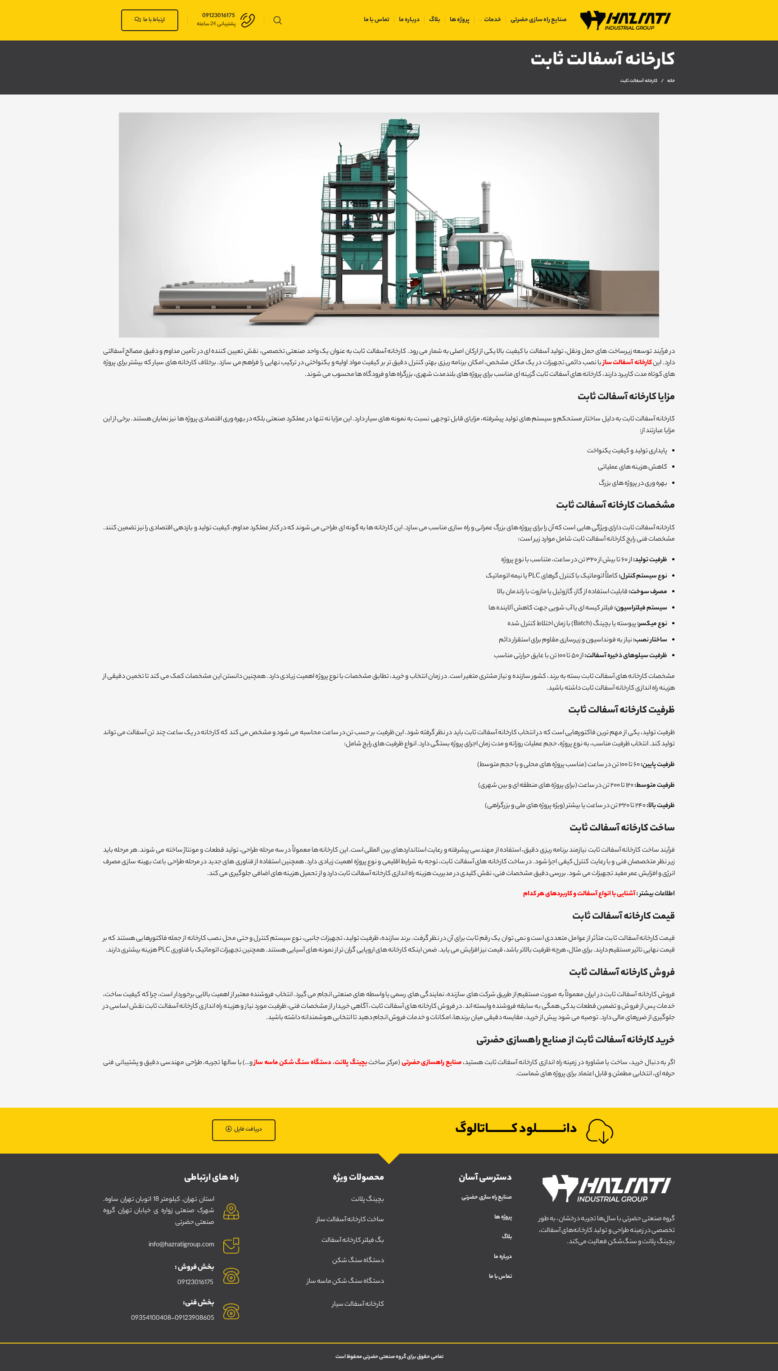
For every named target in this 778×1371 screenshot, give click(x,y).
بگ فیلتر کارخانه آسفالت (352, 1241)
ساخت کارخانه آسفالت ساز (350, 1220)
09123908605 (194, 1318)
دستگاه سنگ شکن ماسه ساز (292, 1063)
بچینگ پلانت (351, 1063)
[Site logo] (625, 20)
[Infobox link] (226, 20)
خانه (671, 81)
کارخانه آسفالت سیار (358, 1304)
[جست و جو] (278, 20)
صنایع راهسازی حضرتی (431, 1063)
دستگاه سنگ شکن (358, 1261)
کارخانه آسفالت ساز (627, 363)
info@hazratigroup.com (181, 1245)
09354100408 (151, 1318)
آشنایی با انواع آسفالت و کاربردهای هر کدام (579, 894)
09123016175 (195, 1283)
